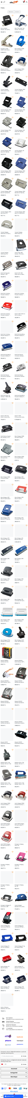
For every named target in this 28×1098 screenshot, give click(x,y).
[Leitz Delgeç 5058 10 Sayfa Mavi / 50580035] (21, 61)
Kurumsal (14, 1069)
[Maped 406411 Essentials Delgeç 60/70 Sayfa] (21, 714)
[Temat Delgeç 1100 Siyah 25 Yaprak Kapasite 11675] (21, 122)
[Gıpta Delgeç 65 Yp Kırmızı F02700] (7, 918)
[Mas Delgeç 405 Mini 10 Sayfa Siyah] (21, 469)
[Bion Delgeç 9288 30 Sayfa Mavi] (21, 41)
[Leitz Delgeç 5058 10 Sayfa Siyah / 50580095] (7, 796)
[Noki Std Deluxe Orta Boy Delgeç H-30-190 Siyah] (21, 347)
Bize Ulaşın (14, 1077)
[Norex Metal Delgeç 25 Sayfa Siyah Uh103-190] (7, 20)
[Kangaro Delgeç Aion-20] (21, 857)
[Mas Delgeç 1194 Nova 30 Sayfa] (7, 571)
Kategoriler (14, 1073)
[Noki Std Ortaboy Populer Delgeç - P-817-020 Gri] (21, 286)
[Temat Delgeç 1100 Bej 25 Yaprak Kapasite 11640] (7, 122)
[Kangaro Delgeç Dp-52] (21, 877)
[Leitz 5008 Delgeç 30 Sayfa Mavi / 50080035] (21, 816)
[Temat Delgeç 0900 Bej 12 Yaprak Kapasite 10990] (7, 224)
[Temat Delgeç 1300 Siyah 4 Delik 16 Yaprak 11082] (21, 82)
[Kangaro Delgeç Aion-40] (21, 836)
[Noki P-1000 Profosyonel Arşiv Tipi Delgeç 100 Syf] (21, 408)
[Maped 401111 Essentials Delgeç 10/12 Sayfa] (7, 734)
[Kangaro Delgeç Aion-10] (7, 877)
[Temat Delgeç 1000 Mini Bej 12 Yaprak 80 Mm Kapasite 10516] (21, 184)
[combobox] (2, 1064)
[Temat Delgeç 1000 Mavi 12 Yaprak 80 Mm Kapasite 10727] (21, 204)
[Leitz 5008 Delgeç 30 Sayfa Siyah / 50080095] (7, 816)
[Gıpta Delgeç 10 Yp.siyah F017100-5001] (21, 918)
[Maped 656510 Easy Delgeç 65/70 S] (21, 653)
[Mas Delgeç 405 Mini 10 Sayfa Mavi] (7, 490)
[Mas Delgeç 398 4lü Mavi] (21, 551)
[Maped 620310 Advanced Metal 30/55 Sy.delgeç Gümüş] (7, 714)
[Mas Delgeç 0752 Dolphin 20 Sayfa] (7, 632)
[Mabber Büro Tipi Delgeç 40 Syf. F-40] (21, 755)
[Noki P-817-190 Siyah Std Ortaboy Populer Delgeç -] (21, 265)
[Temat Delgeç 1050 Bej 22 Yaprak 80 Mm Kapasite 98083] (7, 184)
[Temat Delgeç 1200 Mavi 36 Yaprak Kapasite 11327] (21, 102)
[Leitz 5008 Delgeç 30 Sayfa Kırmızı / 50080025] (7, 836)
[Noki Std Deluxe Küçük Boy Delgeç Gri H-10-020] (21, 367)
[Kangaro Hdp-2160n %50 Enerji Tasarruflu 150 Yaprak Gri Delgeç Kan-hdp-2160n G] (7, 41)
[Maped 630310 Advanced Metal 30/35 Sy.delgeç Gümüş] (7, 694)
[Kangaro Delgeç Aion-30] (7, 857)
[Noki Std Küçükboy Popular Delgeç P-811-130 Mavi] (7, 347)
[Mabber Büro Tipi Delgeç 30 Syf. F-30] (7, 775)
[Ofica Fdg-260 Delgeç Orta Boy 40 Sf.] (21, 245)
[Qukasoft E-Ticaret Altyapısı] (14, 1092)
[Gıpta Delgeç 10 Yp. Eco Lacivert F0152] (7, 938)
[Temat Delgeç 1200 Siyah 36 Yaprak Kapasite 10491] (7, 102)
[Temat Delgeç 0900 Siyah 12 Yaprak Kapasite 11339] (21, 224)
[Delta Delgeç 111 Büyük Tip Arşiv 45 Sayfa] (21, 959)
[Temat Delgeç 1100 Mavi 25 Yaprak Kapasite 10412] (7, 143)
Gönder (24, 1056)
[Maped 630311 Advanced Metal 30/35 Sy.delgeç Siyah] (21, 673)
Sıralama (17, 12)
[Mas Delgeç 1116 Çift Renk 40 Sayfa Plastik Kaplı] (21, 592)
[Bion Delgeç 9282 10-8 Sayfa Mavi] (21, 449)
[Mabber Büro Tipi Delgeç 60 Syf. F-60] (7, 755)
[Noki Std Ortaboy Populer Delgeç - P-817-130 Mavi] (7, 286)
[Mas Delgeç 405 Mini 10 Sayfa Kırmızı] (21, 490)
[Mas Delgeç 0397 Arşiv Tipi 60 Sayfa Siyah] (21, 632)
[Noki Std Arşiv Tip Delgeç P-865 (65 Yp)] (7, 388)
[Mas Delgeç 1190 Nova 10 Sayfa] (7, 592)
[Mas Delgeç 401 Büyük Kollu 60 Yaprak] (21, 530)
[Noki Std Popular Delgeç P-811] (7, 265)
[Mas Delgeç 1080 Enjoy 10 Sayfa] (21, 612)
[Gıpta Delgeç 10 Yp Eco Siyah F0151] (21, 938)
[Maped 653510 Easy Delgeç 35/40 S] (7, 673)
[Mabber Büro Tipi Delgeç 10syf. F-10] (21, 775)
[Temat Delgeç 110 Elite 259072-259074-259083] (21, 143)
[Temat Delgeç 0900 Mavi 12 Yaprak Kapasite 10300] (7, 245)
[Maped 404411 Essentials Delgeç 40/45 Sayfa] (7, 61)
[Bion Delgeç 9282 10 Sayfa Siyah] (7, 469)
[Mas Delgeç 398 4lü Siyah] (7, 551)
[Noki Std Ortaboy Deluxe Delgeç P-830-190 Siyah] (7, 326)
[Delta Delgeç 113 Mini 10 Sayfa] (7, 959)
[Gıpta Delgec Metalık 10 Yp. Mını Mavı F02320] (21, 898)
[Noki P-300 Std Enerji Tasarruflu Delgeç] (7, 408)
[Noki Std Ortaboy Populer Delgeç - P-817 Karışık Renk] (7, 306)
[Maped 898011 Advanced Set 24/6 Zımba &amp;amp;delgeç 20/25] (7, 653)
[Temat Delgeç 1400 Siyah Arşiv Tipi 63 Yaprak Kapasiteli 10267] (7, 82)
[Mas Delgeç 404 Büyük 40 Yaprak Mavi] (7, 510)
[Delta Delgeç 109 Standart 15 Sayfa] (21, 979)
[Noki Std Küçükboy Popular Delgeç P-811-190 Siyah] (21, 326)
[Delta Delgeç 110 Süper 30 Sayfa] (7, 979)
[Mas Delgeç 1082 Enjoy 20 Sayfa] (7, 612)
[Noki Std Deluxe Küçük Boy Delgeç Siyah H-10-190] (7, 367)
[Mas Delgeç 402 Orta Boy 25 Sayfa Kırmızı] (7, 530)
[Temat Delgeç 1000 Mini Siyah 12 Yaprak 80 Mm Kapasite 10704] (7, 204)
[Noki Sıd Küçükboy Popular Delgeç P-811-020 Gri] (21, 388)
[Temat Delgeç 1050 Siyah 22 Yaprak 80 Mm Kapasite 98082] (7, 163)
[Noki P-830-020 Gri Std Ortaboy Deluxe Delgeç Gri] (21, 306)
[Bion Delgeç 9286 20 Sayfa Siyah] (21, 428)
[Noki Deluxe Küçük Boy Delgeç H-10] (7, 428)
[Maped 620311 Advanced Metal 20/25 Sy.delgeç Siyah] (21, 694)
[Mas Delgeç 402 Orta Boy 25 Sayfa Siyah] (21, 510)
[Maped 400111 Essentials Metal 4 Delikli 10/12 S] (21, 734)
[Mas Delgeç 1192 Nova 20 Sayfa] (21, 571)
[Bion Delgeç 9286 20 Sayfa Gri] (7, 449)
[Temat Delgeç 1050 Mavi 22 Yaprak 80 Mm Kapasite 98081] (21, 163)
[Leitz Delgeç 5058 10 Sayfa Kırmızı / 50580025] (21, 796)
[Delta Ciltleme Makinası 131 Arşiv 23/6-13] (7, 1000)
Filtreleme (11, 12)
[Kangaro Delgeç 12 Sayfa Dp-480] (7, 898)
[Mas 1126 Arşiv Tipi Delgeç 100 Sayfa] (21, 20)
